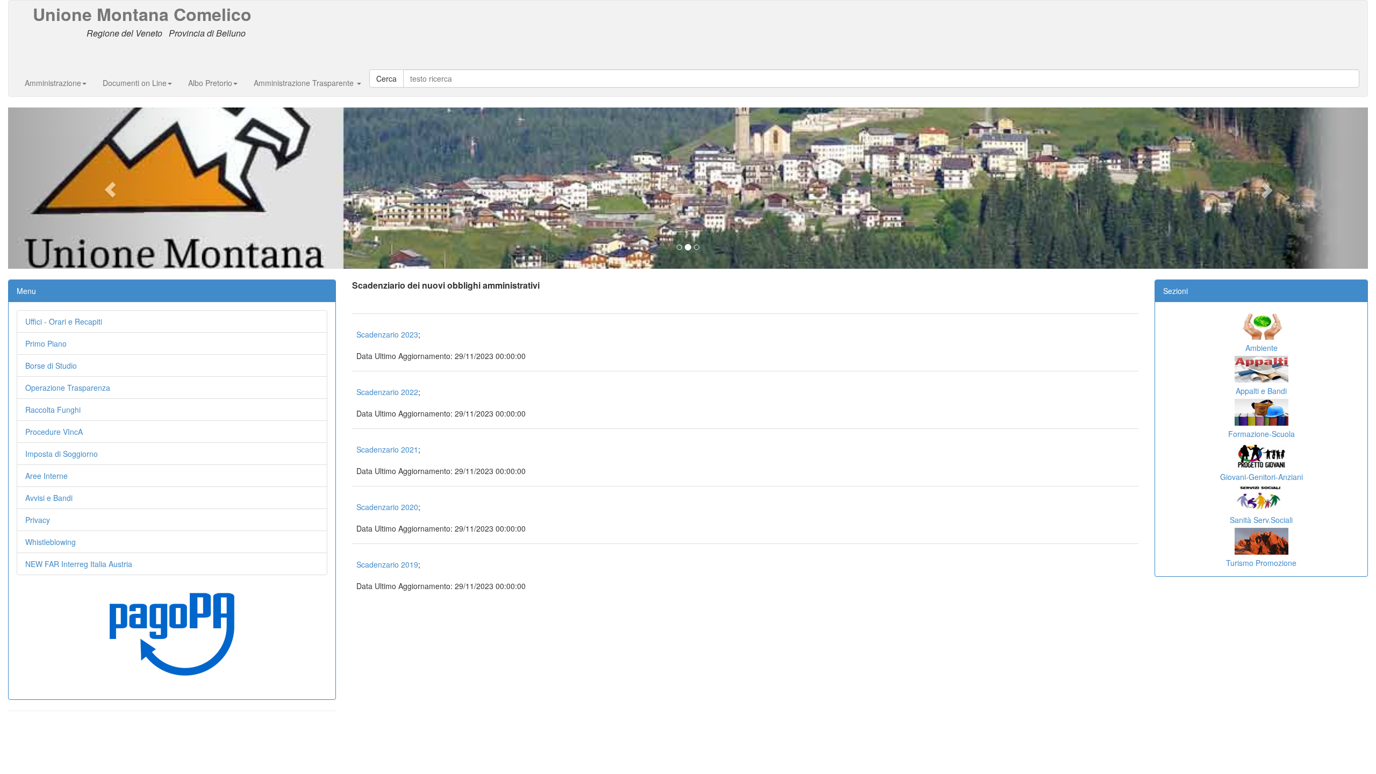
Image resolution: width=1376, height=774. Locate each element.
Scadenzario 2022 (387, 391)
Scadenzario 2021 (387, 449)
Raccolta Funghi (53, 409)
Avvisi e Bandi (49, 497)
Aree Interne (46, 475)
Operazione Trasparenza (67, 387)
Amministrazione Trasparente (305, 82)
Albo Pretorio (210, 82)
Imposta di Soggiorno (61, 453)
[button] (110, 188)
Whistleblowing (50, 541)
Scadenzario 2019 (387, 564)
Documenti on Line (135, 82)
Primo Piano (46, 343)
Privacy (37, 519)
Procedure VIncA (54, 431)
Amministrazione (53, 82)
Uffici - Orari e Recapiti (63, 321)
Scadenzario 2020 (387, 506)
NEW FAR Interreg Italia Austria (78, 563)
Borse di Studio (51, 365)
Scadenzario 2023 (387, 334)
